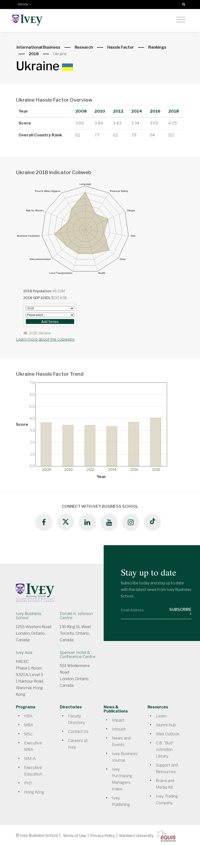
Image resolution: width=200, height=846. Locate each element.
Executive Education (33, 770)
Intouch (119, 729)
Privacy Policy (102, 835)
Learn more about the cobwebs (45, 339)
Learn (161, 716)
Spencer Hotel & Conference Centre (77, 654)
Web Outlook (167, 734)
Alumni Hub (166, 725)
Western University (136, 835)
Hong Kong (34, 792)
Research (84, 47)
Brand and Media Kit (165, 784)
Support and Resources (167, 768)
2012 (118, 111)
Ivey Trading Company (167, 799)
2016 (155, 111)
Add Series (50, 322)
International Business (38, 47)
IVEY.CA (23, 4)
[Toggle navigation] (181, 20)
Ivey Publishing (121, 801)
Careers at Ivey (78, 743)
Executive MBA (33, 746)
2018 (34, 54)
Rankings (157, 47)
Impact (118, 720)
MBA (28, 725)
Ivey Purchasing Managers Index (122, 779)
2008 (81, 111)
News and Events (121, 741)
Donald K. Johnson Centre (76, 615)
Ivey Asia (24, 652)
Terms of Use (74, 835)
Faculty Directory (76, 719)
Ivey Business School (28, 615)
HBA (28, 716)
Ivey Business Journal (125, 757)
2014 (136, 111)
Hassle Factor (120, 47)
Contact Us (78, 731)
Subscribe (180, 609)
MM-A (30, 758)
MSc (28, 734)
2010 (99, 111)
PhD (28, 783)
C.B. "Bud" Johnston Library (165, 749)
